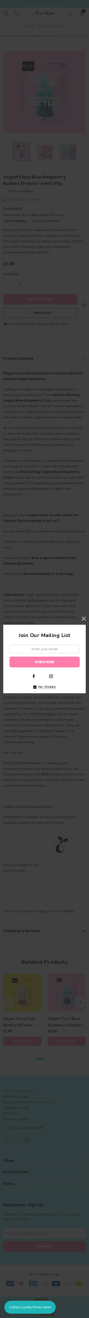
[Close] (83, 618)
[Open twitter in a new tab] (42, 675)
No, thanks (47, 687)
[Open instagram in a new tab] (51, 676)
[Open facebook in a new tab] (34, 676)
